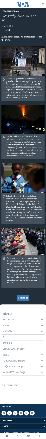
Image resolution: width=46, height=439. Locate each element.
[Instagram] (18, 436)
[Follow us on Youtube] (21, 413)
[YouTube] (28, 436)
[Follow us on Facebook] (3, 413)
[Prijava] (32, 413)
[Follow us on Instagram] (15, 413)
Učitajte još (23, 298)
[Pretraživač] (39, 436)
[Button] (6, 31)
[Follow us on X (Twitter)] (9, 413)
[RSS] (26, 413)
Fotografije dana (10, 11)
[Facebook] (7, 436)
